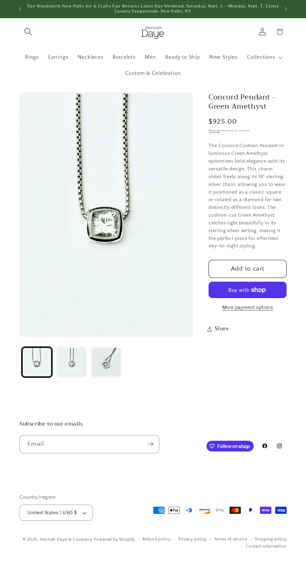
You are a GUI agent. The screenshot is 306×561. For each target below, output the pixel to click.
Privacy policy (192, 539)
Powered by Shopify (114, 539)
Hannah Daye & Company (66, 539)
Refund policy (157, 539)
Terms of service (230, 539)
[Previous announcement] (20, 8)
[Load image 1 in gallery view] (37, 362)
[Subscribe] (150, 444)
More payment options (247, 307)
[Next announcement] (286, 8)
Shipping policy (271, 539)
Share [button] (222, 329)
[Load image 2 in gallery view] (71, 362)
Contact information (266, 546)
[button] (27, 31)
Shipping (214, 130)
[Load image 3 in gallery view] (106, 362)
